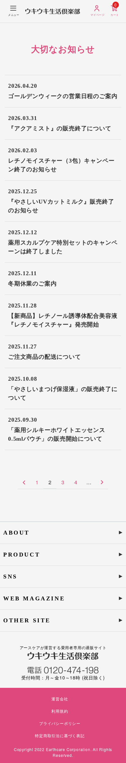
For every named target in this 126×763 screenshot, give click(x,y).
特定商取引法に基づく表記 (60, 735)
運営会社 (59, 698)
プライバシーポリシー (59, 723)
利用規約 (59, 711)
